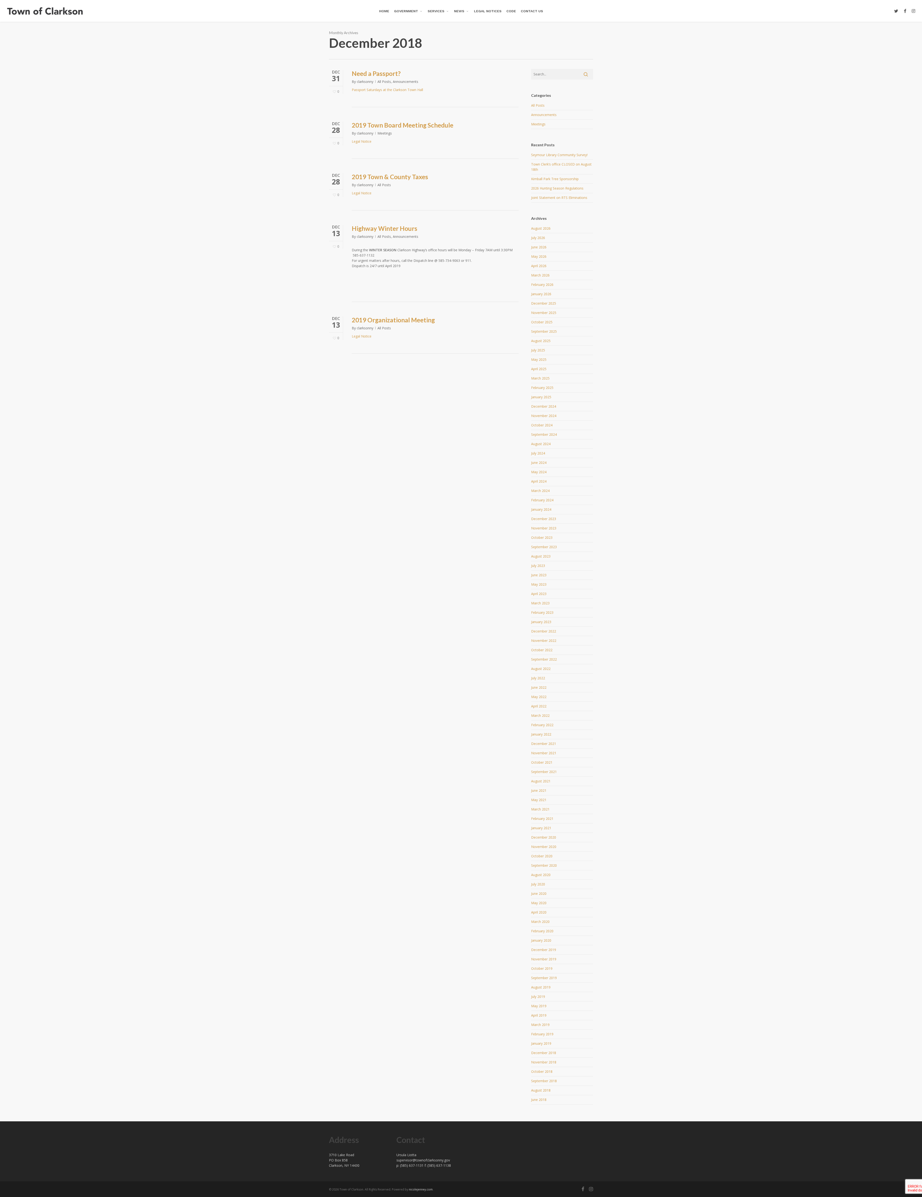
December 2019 (543, 949)
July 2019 (538, 996)
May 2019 (538, 1006)
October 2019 (541, 968)
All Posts (384, 81)
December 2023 (543, 518)
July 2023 (538, 565)
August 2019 (541, 987)
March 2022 (540, 715)
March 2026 (540, 275)
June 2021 (538, 790)
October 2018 (541, 1071)
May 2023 (538, 584)
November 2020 (543, 846)
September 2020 (544, 865)
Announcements (405, 81)
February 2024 (542, 500)
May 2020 (538, 903)
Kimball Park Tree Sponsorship (555, 179)
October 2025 (541, 322)
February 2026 (542, 284)
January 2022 (541, 734)
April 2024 (538, 481)
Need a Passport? (376, 73)
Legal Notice (361, 141)
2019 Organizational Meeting (393, 320)
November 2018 (543, 1062)
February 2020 (542, 931)
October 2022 (541, 650)
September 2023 (544, 547)
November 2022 (543, 640)
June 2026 (538, 247)
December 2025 (543, 303)
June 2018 (538, 1099)
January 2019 (541, 1043)
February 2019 (542, 1034)
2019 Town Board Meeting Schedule (402, 125)
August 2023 (541, 556)
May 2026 (538, 256)
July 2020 (538, 884)
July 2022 (538, 678)
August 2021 (541, 781)
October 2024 (541, 425)
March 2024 (540, 490)
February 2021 (542, 818)
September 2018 (544, 1081)
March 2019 (540, 1024)
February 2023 (542, 612)
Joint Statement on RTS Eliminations (559, 197)
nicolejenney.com (421, 1189)
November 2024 (543, 415)
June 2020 (538, 893)
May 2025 (538, 359)
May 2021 (538, 800)
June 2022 (538, 687)
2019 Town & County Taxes (390, 177)
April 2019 (538, 1015)
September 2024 (544, 434)
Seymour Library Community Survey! (559, 155)
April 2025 (538, 369)
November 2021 (543, 753)
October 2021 (541, 762)
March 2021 (540, 809)
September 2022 (544, 659)
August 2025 (541, 340)
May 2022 (538, 696)
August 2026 (541, 228)
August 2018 (541, 1090)
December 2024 (543, 406)
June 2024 (538, 462)
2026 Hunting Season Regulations (557, 188)
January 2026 (541, 294)
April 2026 (538, 266)
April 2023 (538, 593)
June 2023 (538, 575)
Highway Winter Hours (384, 228)
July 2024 (538, 453)
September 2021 (544, 771)
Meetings (384, 133)
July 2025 (538, 350)
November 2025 (543, 312)
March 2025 (540, 378)
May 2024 (538, 472)
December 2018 (543, 1052)
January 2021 (541, 828)
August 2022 (541, 668)
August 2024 (541, 444)
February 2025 (542, 387)
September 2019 (544, 978)
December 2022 (543, 631)
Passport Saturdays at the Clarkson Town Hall (387, 89)
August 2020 (541, 874)
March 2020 (540, 921)
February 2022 (542, 725)
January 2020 (541, 940)
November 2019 (543, 959)
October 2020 (541, 856)
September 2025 (544, 331)
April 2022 (538, 706)
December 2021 (543, 743)
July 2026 (538, 237)
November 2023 (543, 528)
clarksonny (365, 81)
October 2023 (541, 537)
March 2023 (540, 603)
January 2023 (541, 622)
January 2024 (541, 509)
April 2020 (538, 912)
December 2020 (543, 837)
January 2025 (541, 397)
